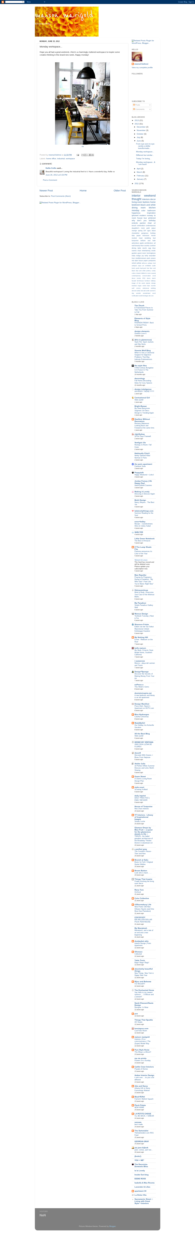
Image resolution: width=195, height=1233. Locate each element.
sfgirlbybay (140, 434)
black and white (148, 205)
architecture (148, 243)
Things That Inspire (143, 879)
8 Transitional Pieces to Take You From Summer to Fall (144, 310)
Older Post (120, 190)
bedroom (136, 205)
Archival (138, 892)
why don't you (139, 220)
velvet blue (146, 285)
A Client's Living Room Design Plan (143, 780)
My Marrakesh (141, 928)
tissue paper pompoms (147, 261)
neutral (134, 238)
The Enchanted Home (144, 990)
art (155, 223)
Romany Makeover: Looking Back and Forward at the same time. (145, 425)
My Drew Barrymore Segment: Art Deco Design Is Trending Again (144, 410)
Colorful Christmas (142, 717)
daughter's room (138, 228)
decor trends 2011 (139, 278)
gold (148, 228)
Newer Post (46, 190)
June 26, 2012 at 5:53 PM (56, 175)
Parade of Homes (141, 1069)
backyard (143, 268)
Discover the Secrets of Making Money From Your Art (144, 676)
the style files (141, 366)
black (154, 231)
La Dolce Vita (140, 1195)
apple (142, 243)
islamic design (150, 283)
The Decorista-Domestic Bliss (141, 1165)
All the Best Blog (142, 734)
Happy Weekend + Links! (144, 475)
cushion (153, 246)
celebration (141, 226)
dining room (139, 207)
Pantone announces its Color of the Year (143, 552)
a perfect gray (141, 849)
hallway (153, 281)
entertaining (146, 251)
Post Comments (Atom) (61, 196)
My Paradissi (140, 603)
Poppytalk (139, 473)
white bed (140, 290)
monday (135, 210)
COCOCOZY (140, 917)
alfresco (144, 263)
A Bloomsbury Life (143, 905)
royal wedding (145, 238)
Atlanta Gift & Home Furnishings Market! (142, 1089)
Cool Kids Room (141, 1031)
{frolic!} (138, 1156)
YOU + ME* (139, 1160)
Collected (138, 954)
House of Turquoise (143, 807)
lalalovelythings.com (144, 511)
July (139, 137)
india (133, 256)
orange (134, 231)
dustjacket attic (142, 941)
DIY (145, 231)
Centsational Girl (142, 398)
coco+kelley (140, 522)
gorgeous (144, 233)
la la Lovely (140, 1171)
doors (149, 278)
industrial (61, 159)
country (146, 246)
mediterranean (140, 258)
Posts (137, 105)
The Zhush (139, 306)
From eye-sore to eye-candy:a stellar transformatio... (145, 146)
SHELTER (139, 532)
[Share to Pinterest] (92, 155)
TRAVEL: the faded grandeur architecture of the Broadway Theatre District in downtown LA (144, 839)
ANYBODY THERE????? (144, 391)
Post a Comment (50, 180)
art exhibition (146, 265)
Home (83, 190)
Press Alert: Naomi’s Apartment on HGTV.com (144, 707)
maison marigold (64, 15)
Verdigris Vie (140, 443)
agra (149, 231)
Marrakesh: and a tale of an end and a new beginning (144, 932)
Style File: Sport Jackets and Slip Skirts (144, 343)
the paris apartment (143, 464)
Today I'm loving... (143, 159)
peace (153, 258)
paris (148, 258)
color (143, 211)
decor (153, 199)
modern (142, 215)
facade (134, 281)
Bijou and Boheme (143, 982)
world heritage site (145, 296)
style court (139, 787)
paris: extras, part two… (144, 1150)
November (141, 130)
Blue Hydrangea (142, 715)
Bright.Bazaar (141, 406)
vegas (140, 285)
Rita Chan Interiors (142, 809)
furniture (147, 281)
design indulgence (143, 389)
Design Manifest (142, 704)
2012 (137, 124)
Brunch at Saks (141, 860)
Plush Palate (140, 1105)
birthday (152, 220)
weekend (150, 195)
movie (153, 235)
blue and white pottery (143, 270)
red (133, 261)
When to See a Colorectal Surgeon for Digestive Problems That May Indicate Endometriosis (144, 356)
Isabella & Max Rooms (145, 1183)
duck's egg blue (149, 248)
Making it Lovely (142, 492)
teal (154, 238)
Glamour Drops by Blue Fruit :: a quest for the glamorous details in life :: (144, 831)
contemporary (151, 226)
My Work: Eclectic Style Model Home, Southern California (144, 652)
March (140, 172)
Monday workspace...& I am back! (145, 163)
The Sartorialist (141, 1131)
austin (137, 268)
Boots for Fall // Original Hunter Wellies (144, 863)
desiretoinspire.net (143, 693)
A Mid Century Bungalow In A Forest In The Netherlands (144, 370)
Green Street (140, 777)
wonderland (146, 293)
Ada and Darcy (141, 1086)
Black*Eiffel (140, 1097)
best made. (139, 1124)
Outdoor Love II (140, 333)
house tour (142, 218)
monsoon (145, 235)
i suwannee (140, 661)
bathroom (152, 211)
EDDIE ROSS (140, 1179)
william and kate (147, 241)
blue (142, 246)
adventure (135, 243)
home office (51, 159)
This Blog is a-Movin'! (143, 1052)
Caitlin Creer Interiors (144, 1067)
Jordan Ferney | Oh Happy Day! (143, 482)
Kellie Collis (51, 168)
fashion (146, 202)
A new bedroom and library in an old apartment (145, 696)
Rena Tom (139, 890)
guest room (142, 253)
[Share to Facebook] (90, 155)
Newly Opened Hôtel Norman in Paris (142, 457)
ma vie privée (140, 1058)
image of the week (138, 283)
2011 (137, 184)
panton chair (146, 223)
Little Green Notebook (145, 539)
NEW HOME (139, 1107)
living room (137, 202)
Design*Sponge (142, 672)
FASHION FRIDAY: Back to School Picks (144, 324)
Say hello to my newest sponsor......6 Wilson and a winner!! (144, 994)
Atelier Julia (140, 764)
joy (143, 256)
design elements (142, 331)
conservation (146, 276)
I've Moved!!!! (140, 984)
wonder (138, 293)
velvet (134, 263)
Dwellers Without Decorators (142, 420)
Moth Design (140, 500)
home (153, 202)
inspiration (151, 213)
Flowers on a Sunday (143, 1060)
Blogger (112, 1226)
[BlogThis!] (85, 155)
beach (134, 226)
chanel (138, 273)
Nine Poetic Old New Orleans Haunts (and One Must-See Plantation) (144, 909)
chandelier (135, 233)
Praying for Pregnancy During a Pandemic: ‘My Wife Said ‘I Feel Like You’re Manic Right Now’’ (144, 580)
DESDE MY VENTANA (144, 742)
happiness (136, 213)
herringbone (151, 253)
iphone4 (135, 215)
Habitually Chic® (142, 453)
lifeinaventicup (141, 590)
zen (152, 296)
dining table (136, 248)
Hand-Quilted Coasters (143, 485)
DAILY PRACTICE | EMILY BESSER (142, 799)
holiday (153, 233)
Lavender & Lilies (142, 1187)
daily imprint (140, 796)
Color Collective (142, 898)
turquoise (135, 241)
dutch (154, 278)
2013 (137, 120)
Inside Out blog (142, 1175)
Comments (139, 109)
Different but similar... (145, 155)
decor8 (138, 753)
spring (140, 231)
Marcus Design (141, 614)
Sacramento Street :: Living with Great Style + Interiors (144, 1201)
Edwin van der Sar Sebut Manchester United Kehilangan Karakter (144, 629)
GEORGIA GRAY (142, 1141)
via (83, 146)
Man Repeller (140, 575)
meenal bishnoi (141, 64)
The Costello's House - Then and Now (143, 852)
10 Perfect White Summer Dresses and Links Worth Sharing (144, 768)
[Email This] (82, 155)
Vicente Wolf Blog (143, 351)
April (139, 169)
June (139, 141)
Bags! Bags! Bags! (142, 963)
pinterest (152, 218)
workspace (70, 159)
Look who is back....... (143, 873)
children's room (146, 273)
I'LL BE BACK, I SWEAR (144, 1116)
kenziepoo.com (141, 1029)
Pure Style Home (142, 1050)
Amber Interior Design (144, 1075)
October (140, 134)
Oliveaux (138, 952)
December (141, 127)
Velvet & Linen (141, 560)
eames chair (136, 251)
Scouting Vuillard (141, 789)
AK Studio (138, 1022)
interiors (146, 199)
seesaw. (138, 1122)
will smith (146, 290)
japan (138, 235)
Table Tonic (140, 960)
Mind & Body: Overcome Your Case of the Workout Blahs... (144, 594)
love (133, 258)
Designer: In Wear (141, 1007)
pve (136, 1014)
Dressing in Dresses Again (145, 494)
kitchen (152, 207)
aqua (139, 265)
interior (136, 195)
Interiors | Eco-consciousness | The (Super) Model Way (142, 1041)
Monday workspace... (145, 152)
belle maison (140, 648)
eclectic (135, 223)
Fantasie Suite (140, 466)
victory (138, 288)
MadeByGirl (140, 723)
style (136, 261)
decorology (140, 378)
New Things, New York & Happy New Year (144, 974)
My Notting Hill (141, 637)
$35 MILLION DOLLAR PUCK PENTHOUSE (143, 921)
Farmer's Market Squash (144, 1099)
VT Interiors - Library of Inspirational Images (144, 817)
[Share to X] (87, 155)
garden (134, 253)
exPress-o (139, 685)
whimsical (146, 288)
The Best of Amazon (142, 541)
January (140, 179)
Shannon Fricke (142, 625)
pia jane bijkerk (141, 1148)
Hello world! (139, 400)
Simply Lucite (140, 821)
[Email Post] (78, 155)
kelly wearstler (150, 256)
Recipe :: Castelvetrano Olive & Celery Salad (144, 525)
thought (136, 199)
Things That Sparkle (144, 1020)
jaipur (153, 228)
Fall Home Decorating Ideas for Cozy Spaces (143, 382)
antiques (134, 265)
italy (133, 235)
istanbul (134, 285)
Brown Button (141, 871)
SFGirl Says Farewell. (143, 436)
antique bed (151, 263)
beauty (137, 246)
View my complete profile (142, 68)
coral (154, 276)
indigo (138, 256)
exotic (153, 251)
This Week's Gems (142, 687)
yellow (139, 263)
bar (148, 268)
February (141, 176)
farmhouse (140, 281)
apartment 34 (140, 1191)
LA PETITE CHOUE (143, 1114)
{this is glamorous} (143, 340)
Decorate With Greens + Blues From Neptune (144, 756)
